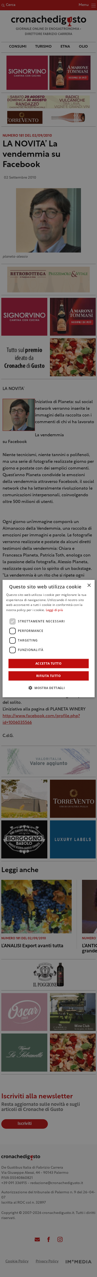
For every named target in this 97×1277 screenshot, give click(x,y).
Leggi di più (54, 610)
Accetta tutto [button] (48, 663)
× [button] (89, 585)
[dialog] (48, 638)
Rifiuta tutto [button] (48, 676)
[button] (48, 688)
